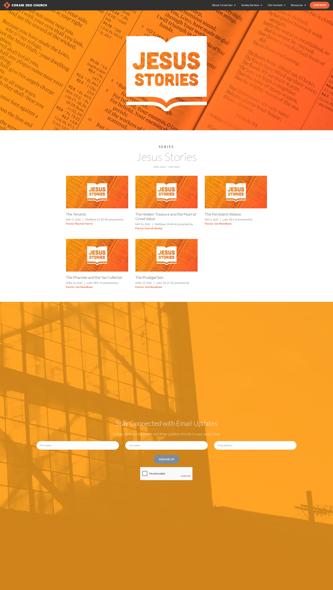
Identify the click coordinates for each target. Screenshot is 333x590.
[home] (25, 5)
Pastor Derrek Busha (148, 228)
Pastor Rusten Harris (79, 223)
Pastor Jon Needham (218, 223)
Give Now (319, 5)
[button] (225, 5)
